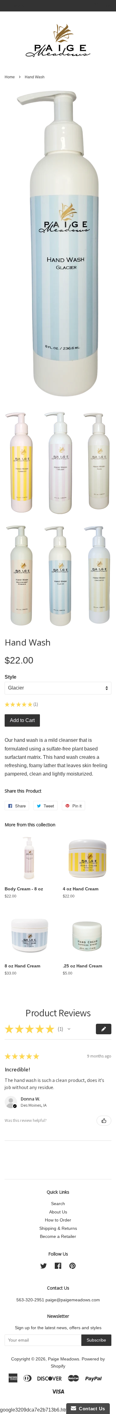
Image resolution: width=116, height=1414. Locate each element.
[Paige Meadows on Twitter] (43, 1267)
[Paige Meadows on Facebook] (58, 1267)
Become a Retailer (58, 1236)
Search (58, 1203)
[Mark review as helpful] (104, 1121)
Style (10, 677)
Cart (106, 5)
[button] (69, 1029)
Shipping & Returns (58, 1228)
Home (10, 77)
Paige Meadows (63, 1359)
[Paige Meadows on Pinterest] (72, 1267)
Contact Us (90, 1408)
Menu (18, 5)
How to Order (58, 1220)
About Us (58, 1212)
